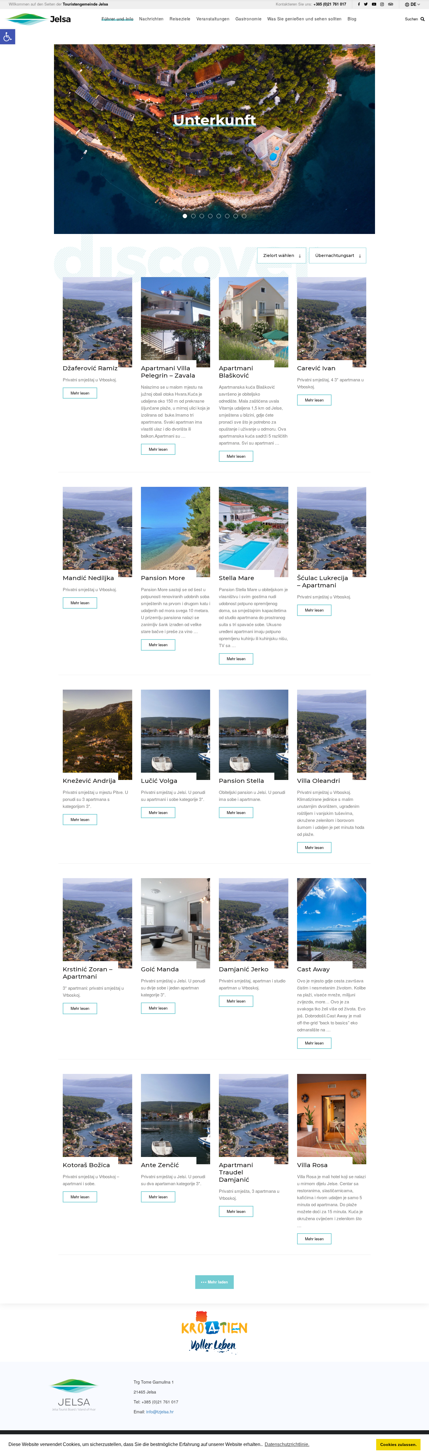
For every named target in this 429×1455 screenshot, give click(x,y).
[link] (7, 36)
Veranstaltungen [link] (213, 19)
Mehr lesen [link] (80, 393)
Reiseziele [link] (180, 19)
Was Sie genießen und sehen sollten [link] (304, 19)
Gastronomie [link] (249, 19)
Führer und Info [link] (118, 19)
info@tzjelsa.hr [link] (160, 1412)
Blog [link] (352, 19)
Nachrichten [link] (151, 19)
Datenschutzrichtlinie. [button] (287, 1444)
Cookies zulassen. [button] (398, 1444)
